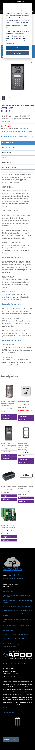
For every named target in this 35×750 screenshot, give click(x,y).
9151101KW (28, 131)
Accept (17, 48)
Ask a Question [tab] (9, 167)
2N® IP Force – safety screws (25, 488)
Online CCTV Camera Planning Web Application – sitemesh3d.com (17, 596)
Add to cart (5, 418)
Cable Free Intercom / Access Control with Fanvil (17, 610)
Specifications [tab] (9, 148)
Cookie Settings (10, 739)
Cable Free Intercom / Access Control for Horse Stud (17, 620)
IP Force (8, 321)
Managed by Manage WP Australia (13, 578)
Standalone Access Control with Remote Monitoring (15, 615)
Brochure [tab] (6, 153)
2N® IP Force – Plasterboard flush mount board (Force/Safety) (24, 447)
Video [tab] (4, 157)
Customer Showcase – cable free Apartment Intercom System (16, 630)
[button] (31, 63)
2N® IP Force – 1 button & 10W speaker (8, 445)
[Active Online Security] (12, 570)
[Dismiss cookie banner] (28, 7)
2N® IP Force (6, 294)
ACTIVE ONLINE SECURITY (14, 663)
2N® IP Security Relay (8, 486)
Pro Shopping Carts (8, 713)
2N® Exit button (23, 402)
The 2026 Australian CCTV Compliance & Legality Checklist (17, 601)
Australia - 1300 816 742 (14, 673)
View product (6, 415)
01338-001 (22, 129)
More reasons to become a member (13, 638)
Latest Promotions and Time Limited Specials (16, 606)
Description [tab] (7, 143)
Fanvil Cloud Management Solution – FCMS (16, 625)
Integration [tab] (7, 162)
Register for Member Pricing (11, 258)
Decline (17, 53)
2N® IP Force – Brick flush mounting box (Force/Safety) (8, 404)
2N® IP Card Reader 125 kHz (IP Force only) (8, 526)
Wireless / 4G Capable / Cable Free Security (15, 634)
